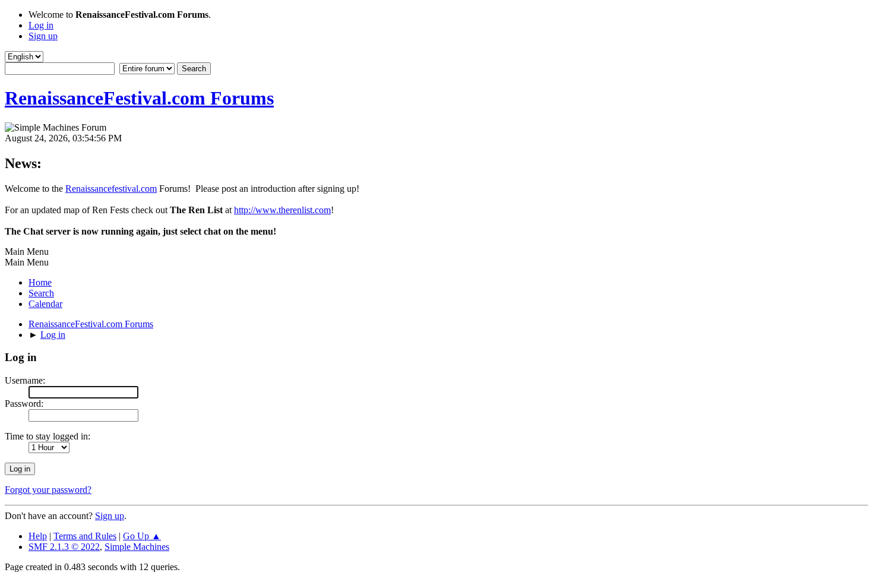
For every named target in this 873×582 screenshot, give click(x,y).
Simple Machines (137, 547)
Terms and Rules (84, 536)
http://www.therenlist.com (282, 210)
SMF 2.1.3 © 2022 (64, 547)
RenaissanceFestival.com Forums (139, 98)
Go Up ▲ (142, 536)
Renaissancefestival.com (111, 189)
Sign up (109, 516)
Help (38, 536)
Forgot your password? (48, 490)
